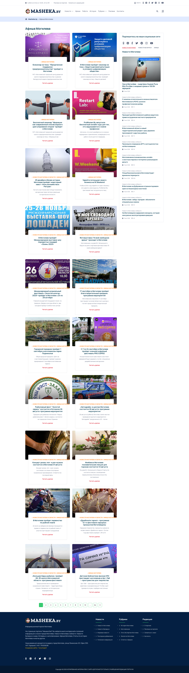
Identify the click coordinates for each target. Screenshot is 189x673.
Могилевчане (125, 629)
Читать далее (47, 83)
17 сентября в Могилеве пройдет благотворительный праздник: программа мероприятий (94, 293)
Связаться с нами (150, 633)
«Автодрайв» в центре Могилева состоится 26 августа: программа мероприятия (94, 409)
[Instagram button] (159, 2)
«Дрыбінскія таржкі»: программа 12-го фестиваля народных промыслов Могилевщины (94, 522)
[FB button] (149, 2)
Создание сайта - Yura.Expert (36, 648)
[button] (163, 11)
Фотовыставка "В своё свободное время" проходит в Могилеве (94, 239)
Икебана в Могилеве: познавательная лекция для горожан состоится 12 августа (94, 464)
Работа (85, 11)
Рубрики (101, 11)
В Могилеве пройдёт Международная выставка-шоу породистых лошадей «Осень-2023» (47, 241)
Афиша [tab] (156, 48)
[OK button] (143, 2)
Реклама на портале (60, 3)
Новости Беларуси (103, 629)
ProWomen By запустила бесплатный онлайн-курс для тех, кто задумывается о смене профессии (94, 125)
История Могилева (127, 625)
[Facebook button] (35, 658)
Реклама (111, 11)
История (93, 11)
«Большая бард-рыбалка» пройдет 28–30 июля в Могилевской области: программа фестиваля (47, 578)
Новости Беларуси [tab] (144, 48)
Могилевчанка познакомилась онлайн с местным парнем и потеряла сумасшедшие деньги (140, 159)
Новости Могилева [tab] (129, 48)
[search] (158, 11)
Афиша (77, 11)
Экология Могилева (127, 636)
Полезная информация (105, 640)
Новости (68, 11)
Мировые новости (103, 633)
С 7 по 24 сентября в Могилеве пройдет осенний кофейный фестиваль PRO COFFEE (94, 351)
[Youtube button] (162, 2)
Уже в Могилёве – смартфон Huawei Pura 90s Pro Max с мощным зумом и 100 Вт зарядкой (140, 86)
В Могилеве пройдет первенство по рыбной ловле (47, 521)
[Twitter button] (152, 2)
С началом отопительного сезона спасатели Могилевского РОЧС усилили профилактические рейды (140, 101)
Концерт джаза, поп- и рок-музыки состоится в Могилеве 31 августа (47, 463)
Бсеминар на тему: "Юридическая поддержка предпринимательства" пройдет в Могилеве (47, 68)
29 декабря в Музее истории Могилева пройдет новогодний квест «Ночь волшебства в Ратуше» (47, 183)
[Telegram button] (156, 2)
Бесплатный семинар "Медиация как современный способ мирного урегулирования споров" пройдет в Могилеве (47, 125)
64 (95, 605)
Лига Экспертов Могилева (129, 633)
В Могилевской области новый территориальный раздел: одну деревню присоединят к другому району (138, 130)
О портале (147, 625)
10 (85, 605)
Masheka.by (32, 19)
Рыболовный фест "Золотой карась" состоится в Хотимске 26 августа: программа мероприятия (48, 409)
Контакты (120, 11)
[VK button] (146, 2)
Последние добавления (105, 636)
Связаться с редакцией (76, 3)
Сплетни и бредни (127, 640)
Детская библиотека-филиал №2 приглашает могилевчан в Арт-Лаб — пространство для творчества (94, 578)
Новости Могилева (103, 625)
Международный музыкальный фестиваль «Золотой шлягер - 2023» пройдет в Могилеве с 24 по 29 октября (47, 294)
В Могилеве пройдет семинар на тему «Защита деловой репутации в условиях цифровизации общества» (94, 68)
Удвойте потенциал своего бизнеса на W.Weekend (94, 181)
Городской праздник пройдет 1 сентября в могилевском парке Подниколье (47, 351)
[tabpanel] (141, 135)
